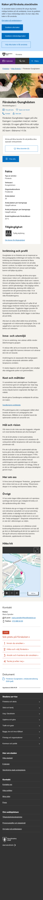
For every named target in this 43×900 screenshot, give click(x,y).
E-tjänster (6, 764)
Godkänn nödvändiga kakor (15, 36)
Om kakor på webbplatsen (11, 20)
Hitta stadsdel (8, 758)
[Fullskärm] (36, 550)
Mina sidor (6, 796)
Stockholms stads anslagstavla (14, 770)
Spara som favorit (24, 110)
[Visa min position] (6, 593)
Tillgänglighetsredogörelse (12, 817)
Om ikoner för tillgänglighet (15, 240)
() (23, 148)
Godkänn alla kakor (12, 27)
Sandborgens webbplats (12, 405)
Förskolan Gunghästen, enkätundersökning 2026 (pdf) (22, 680)
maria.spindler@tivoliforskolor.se (24, 618)
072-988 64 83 (17, 621)
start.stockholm (8, 845)
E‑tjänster (9, 61)
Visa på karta (9, 110)
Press (5, 802)
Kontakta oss (7, 784)
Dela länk (18, 113)
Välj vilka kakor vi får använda (16, 45)
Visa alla (12, 159)
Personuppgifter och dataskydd (14, 823)
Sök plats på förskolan (15, 636)
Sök (23, 61)
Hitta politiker (7, 790)
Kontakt (7, 113)
